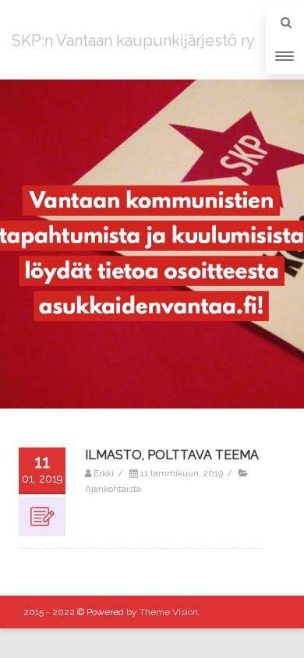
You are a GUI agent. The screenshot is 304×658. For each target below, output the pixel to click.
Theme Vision (169, 612)
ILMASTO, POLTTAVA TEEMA (172, 455)
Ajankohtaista (113, 488)
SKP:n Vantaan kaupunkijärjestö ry (133, 40)
